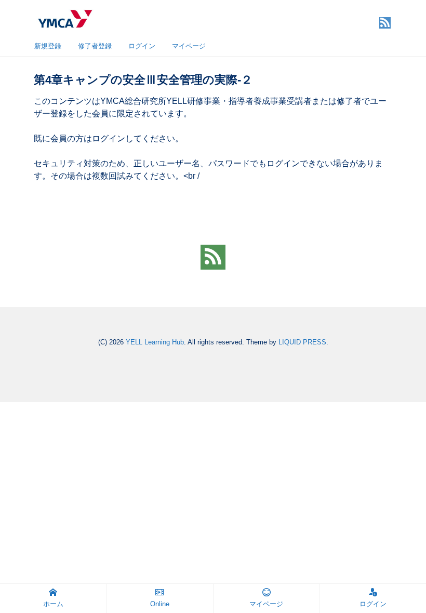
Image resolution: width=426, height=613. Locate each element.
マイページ (189, 46)
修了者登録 (95, 46)
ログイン (141, 46)
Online (159, 604)
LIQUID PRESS (302, 342)
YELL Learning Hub (155, 342)
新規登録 (47, 46)
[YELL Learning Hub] (65, 17)
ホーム (53, 604)
